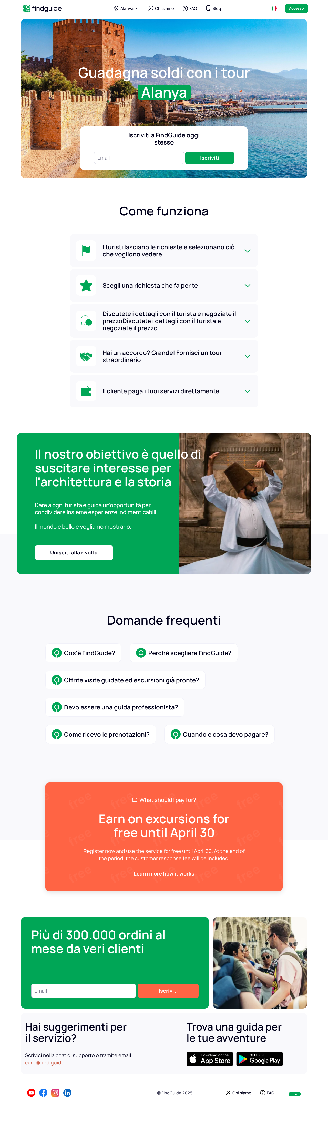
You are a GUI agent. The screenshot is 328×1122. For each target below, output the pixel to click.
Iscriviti (209, 157)
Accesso (296, 8)
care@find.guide (44, 1062)
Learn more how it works (164, 873)
